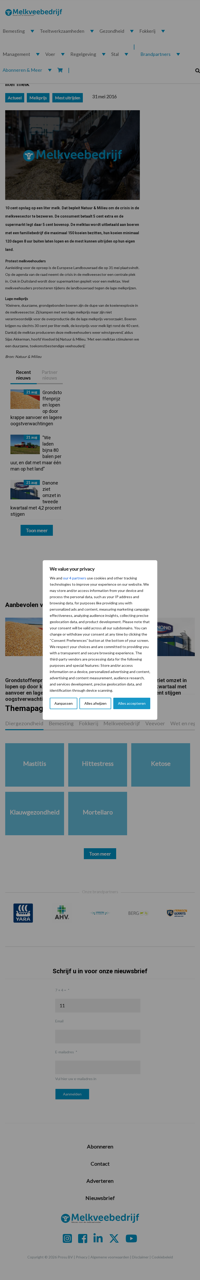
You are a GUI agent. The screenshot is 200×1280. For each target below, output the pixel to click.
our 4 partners (74, 578)
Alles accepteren (132, 703)
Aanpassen (63, 703)
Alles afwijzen (95, 703)
